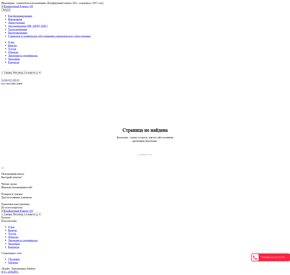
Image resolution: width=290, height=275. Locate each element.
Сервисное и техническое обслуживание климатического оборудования (49, 36)
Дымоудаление (16, 22)
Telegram (13, 262)
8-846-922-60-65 (10, 80)
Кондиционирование (20, 15)
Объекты (13, 52)
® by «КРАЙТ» (10, 271)
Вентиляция (15, 19)
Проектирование (17, 32)
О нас (11, 42)
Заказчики (14, 58)
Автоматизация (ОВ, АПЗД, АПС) (28, 26)
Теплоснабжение (17, 29)
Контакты (13, 62)
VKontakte (14, 259)
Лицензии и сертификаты (23, 55)
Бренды (12, 45)
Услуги (12, 48)
